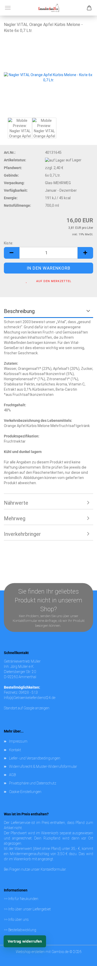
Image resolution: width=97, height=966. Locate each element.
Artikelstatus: (15, 160)
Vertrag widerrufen (25, 941)
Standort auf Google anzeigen (26, 708)
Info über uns (18, 919)
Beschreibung (19, 311)
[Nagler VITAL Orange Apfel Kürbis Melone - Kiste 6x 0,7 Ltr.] (48, 77)
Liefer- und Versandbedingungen (34, 758)
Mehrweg (14, 518)
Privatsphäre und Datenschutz (32, 783)
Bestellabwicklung (22, 930)
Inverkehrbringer (22, 534)
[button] (11, 253)
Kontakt (15, 750)
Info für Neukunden (23, 899)
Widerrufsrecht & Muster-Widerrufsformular (43, 766)
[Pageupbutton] (83, 951)
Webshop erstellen (30, 952)
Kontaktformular (53, 869)
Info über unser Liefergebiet (29, 909)
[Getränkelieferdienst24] (48, 8)
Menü (8, 8)
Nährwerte (16, 503)
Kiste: (8, 243)
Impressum (18, 741)
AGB (12, 775)
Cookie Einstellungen (25, 792)
